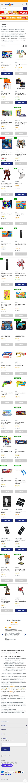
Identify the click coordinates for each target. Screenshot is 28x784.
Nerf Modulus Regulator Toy (20, 452)
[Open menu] (2, 4)
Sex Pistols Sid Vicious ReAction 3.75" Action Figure (6, 306)
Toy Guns (7, 688)
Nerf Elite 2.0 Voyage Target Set (19, 214)
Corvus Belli (4, 567)
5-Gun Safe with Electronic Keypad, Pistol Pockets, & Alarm (6, 275)
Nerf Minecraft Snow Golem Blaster (5, 94)
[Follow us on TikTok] (16, 763)
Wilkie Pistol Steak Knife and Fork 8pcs (20, 511)
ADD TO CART (7, 73)
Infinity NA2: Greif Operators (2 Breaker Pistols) (5, 571)
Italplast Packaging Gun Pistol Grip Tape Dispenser (20, 600)
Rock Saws (17, 120)
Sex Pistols (3, 302)
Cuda (16, 478)
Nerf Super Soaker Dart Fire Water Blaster (6, 64)
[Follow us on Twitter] (5, 763)
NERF (2, 62)
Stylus (16, 271)
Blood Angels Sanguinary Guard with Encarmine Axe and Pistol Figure (20, 154)
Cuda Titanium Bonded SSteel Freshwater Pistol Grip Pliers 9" (20, 482)
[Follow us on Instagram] (8, 763)
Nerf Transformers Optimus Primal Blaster (6, 364)
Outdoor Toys (12, 686)
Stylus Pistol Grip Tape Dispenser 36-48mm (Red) (20, 274)
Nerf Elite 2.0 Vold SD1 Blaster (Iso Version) (6, 335)
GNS (2, 212)
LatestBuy (17, 567)
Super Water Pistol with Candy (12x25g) (6, 423)
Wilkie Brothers (4, 509)
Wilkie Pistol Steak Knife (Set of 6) (6, 511)
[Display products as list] (26, 46)
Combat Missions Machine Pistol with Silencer (6, 123)
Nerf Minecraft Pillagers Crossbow (20, 305)
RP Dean (3, 120)
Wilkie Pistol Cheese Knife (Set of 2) (20, 541)
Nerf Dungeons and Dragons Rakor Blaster (20, 335)
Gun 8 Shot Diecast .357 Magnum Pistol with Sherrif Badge (6, 154)
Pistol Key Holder (18, 183)
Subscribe (6, 749)
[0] (25, 4)
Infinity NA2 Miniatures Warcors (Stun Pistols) (20, 570)
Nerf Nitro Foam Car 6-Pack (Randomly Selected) (20, 94)
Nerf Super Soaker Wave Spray (20, 394)
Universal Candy (4, 420)
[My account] (22, 4)
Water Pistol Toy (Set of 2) (6, 214)
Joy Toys (17, 151)
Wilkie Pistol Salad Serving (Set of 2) (6, 541)
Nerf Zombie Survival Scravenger (19, 423)
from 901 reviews (14, 624)
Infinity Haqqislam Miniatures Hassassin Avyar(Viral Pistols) (5, 601)
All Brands (3, 151)
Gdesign (17, 181)
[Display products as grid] (23, 46)
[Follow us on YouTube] (13, 763)
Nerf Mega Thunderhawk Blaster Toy (6, 481)
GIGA (16, 241)
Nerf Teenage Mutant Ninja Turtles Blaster (6, 394)
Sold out (21, 73)
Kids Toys (11, 691)
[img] (14, 622)
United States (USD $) (6, 755)
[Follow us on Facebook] (2, 763)
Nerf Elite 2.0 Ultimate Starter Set (6, 244)
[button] (3, 635)
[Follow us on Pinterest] (11, 763)
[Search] (25, 8)
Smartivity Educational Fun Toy (21, 64)
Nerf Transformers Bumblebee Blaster (19, 364)
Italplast (17, 598)
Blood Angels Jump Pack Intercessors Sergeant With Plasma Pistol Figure (6, 185)
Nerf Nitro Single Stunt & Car (6, 452)
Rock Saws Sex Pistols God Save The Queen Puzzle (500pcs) (20, 124)
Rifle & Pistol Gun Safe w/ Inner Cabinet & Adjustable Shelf (20, 245)
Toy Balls (19, 689)
